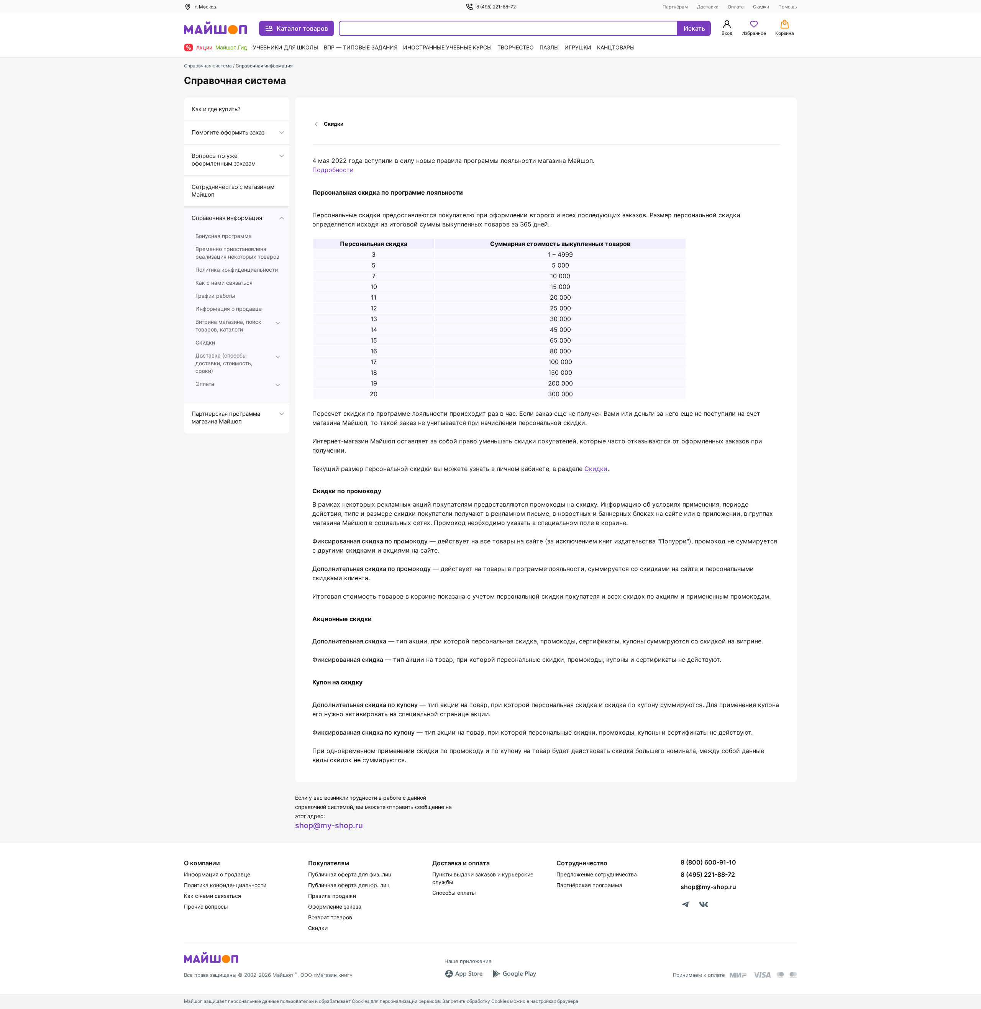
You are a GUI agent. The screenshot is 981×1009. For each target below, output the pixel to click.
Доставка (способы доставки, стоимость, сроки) (224, 363)
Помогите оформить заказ (228, 132)
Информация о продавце (228, 308)
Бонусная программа (223, 236)
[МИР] (738, 975)
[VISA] (762, 975)
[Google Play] (514, 973)
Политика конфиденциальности (236, 269)
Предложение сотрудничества (596, 874)
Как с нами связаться (224, 282)
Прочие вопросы (206, 906)
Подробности (333, 170)
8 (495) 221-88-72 (496, 7)
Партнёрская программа (589, 885)
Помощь (787, 7)
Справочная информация (227, 217)
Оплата (736, 7)
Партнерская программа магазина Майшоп (226, 417)
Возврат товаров (330, 917)
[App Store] (464, 973)
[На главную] (215, 28)
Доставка (708, 7)
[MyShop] (211, 962)
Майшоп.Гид (231, 47)
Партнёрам (675, 7)
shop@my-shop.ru (329, 825)
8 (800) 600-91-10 (708, 862)
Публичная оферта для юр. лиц (349, 885)
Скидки (761, 7)
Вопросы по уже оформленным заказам (224, 159)
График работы (215, 295)
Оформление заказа (334, 906)
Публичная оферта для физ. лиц (350, 874)
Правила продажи (332, 896)
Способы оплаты (454, 892)
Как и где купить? (216, 109)
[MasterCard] (780, 975)
